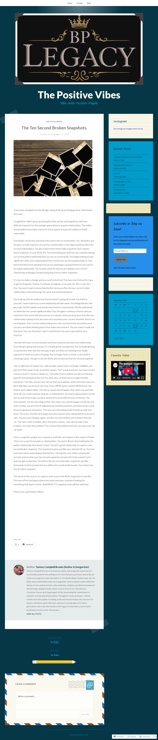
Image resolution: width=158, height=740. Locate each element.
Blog (89, 3)
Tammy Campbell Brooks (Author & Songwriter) (62, 566)
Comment (85, 714)
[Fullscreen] (142, 378)
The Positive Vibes (79, 95)
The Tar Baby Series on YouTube (128, 157)
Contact (79, 3)
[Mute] (138, 378)
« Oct (116, 338)
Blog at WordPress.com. (79, 735)
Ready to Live (119, 189)
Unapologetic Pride (122, 181)
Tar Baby (54, 639)
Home (70, 3)
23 (135, 325)
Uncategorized (54, 121)
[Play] (114, 378)
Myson (117, 173)
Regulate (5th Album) (123, 165)
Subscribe (121, 259)
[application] (128, 370)
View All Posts (34, 614)
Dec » (121, 338)
